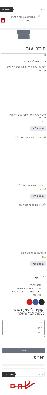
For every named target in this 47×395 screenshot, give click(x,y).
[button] (44, 5)
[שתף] (13, 2)
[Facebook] (36, 302)
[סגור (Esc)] (8, 2)
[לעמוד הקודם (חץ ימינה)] (4, 197)
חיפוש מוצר (6, 10)
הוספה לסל (38, 128)
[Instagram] (42, 302)
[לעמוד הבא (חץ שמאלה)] (43, 197)
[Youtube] (30, 302)
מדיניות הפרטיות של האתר (25, 347)
